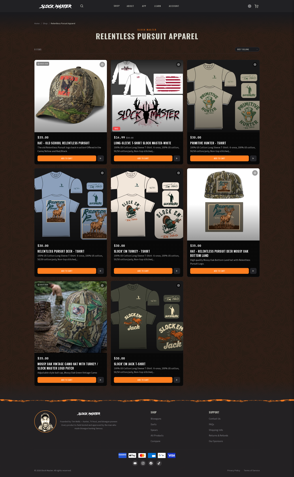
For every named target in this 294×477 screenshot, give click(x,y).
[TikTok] (159, 463)
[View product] (100, 158)
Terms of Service (252, 470)
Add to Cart (67, 158)
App (144, 5)
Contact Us (215, 418)
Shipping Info (216, 430)
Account (174, 5)
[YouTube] (135, 463)
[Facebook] (151, 463)
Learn (157, 5)
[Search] (82, 6)
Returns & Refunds (218, 435)
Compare (155, 441)
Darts (153, 424)
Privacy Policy (233, 470)
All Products (157, 435)
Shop (117, 5)
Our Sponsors (216, 441)
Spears (154, 430)
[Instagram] (143, 463)
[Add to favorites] (102, 64)
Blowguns (156, 418)
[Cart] (256, 6)
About (130, 5)
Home (37, 23)
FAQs (211, 424)
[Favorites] (250, 6)
